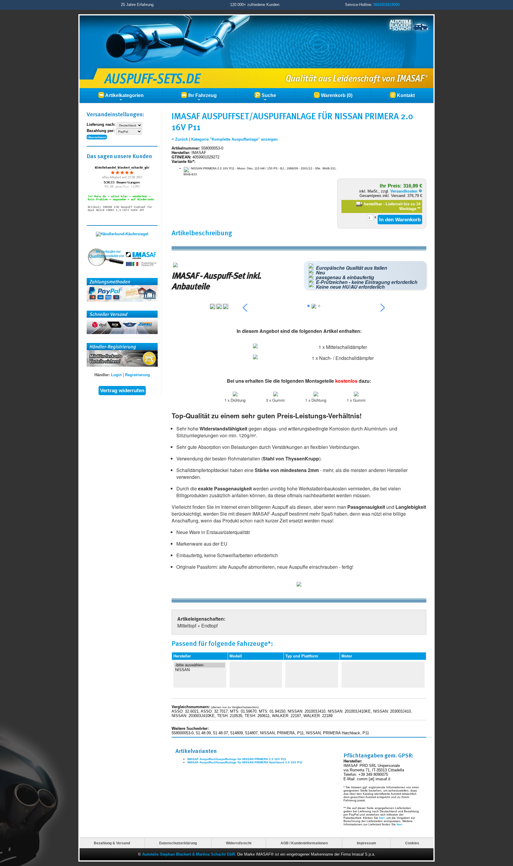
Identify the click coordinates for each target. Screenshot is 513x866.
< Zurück (180, 139)
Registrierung (137, 375)
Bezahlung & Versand (112, 843)
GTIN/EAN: (181, 157)
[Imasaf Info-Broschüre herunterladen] (299, 585)
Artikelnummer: (186, 148)
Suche (268, 95)
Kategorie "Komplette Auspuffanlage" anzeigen (234, 139)
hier (382, 817)
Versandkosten (404, 191)
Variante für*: (183, 161)
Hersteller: (181, 152)
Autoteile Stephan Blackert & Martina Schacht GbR (188, 854)
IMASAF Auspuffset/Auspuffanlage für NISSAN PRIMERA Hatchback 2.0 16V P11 (245, 762)
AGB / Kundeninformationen (304, 843)
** (418, 208)
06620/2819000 (386, 4)
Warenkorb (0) (336, 95)
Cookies (412, 843)
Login (116, 375)
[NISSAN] (200, 670)
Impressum (366, 843)
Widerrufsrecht (238, 843)
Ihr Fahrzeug (202, 95)
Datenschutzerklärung (178, 843)
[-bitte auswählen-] (200, 665)
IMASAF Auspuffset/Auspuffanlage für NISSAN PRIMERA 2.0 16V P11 (236, 759)
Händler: (102, 375)
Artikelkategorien (124, 95)
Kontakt (405, 95)
